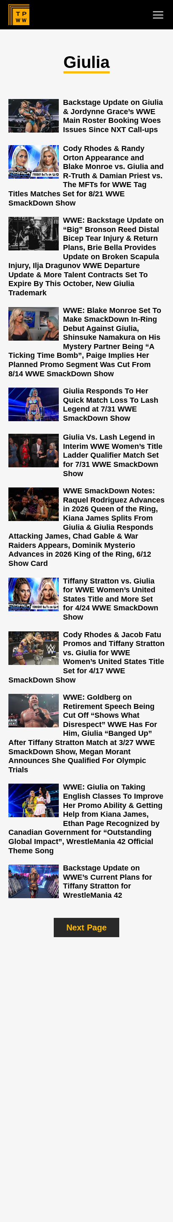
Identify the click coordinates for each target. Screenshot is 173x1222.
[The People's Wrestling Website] (18, 14)
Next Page (86, 927)
